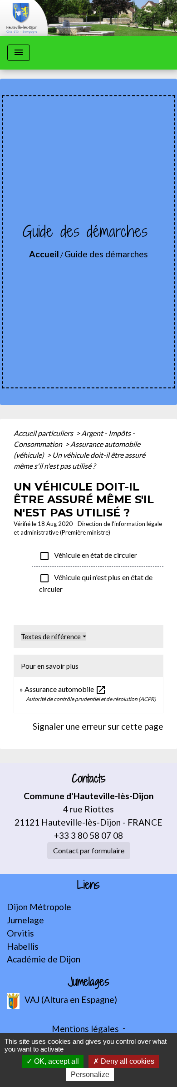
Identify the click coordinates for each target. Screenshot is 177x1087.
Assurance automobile (65, 689)
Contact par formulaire (88, 850)
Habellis (23, 946)
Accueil (44, 254)
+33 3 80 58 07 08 (88, 835)
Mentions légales (85, 1028)
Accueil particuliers (44, 433)
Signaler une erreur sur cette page (98, 726)
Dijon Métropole (39, 907)
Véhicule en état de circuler (88, 556)
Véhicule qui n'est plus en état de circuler (95, 583)
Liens (88, 885)
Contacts (89, 778)
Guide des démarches (106, 254)
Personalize (90, 1074)
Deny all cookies (126, 1061)
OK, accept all (55, 1061)
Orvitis (20, 933)
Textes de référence (51, 636)
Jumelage (25, 920)
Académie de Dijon (43, 959)
